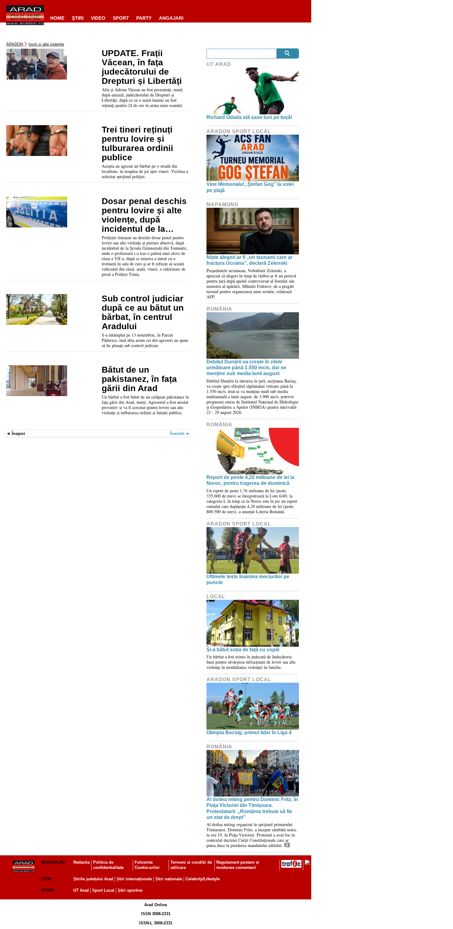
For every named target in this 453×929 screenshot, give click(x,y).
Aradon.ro (53, 862)
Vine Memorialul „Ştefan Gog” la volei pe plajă (250, 187)
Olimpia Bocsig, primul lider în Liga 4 (249, 732)
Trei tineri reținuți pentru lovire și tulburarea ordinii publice (137, 143)
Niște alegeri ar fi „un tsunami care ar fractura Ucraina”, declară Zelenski (249, 260)
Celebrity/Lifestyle (203, 879)
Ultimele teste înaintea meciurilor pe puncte (247, 579)
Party (144, 18)
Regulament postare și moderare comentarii (237, 865)
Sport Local (103, 890)
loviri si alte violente (46, 44)
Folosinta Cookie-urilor (147, 865)
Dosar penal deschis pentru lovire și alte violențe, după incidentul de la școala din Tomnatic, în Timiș (144, 215)
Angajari (171, 18)
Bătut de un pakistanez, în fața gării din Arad (139, 379)
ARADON (14, 44)
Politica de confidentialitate (108, 865)
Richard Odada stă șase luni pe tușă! (249, 117)
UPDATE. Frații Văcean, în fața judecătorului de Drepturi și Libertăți (143, 67)
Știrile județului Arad (93, 879)
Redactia (81, 862)
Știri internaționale (134, 879)
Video (98, 18)
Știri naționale (168, 879)
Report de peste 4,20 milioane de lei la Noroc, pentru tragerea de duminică (250, 480)
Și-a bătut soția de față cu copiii (242, 649)
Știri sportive (130, 890)
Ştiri (78, 18)
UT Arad (218, 64)
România (219, 309)
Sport (121, 18)
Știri (46, 879)
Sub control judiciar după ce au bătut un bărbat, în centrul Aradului (143, 312)
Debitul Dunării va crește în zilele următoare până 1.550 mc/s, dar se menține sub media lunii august (246, 367)
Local (215, 596)
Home (57, 18)
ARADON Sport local (238, 131)
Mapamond (222, 204)
